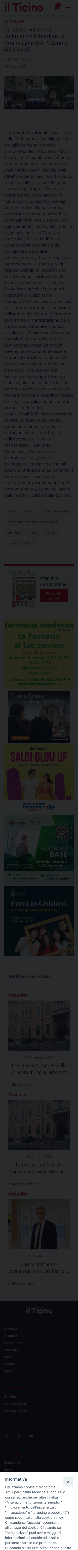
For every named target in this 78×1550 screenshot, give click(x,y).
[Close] (68, 1481)
